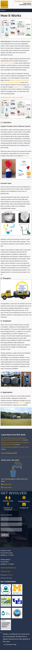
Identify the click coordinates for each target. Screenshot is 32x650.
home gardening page (7, 63)
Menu (4, 10)
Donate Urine (7, 484)
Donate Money (7, 487)
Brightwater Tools (18, 87)
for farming (21, 402)
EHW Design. (10, 575)
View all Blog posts (8, 453)
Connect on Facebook (8, 509)
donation (26, 156)
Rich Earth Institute (4, 4)
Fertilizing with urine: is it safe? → (13, 97)
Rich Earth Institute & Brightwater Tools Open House (15, 447)
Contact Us (24, 508)
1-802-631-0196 (5, 571)
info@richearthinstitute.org (8, 568)
